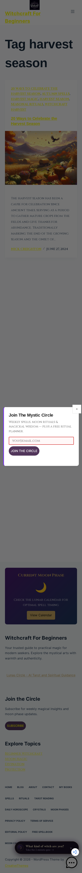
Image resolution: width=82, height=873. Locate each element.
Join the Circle (24, 451)
